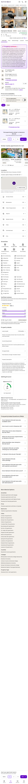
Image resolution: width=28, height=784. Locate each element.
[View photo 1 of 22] (14, 13)
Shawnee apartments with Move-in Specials (11, 506)
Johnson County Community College (9, 560)
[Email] (19, 2)
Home (2, 5)
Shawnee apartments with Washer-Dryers (10, 499)
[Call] (22, 2)
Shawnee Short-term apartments (8, 572)
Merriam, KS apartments (6, 517)
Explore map (22, 187)
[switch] (14, 100)
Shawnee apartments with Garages (9, 495)
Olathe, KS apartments (6, 522)
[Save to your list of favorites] (25, 9)
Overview (4, 40)
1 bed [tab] (3, 105)
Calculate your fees (14, 127)
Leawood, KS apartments (6, 547)
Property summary (10, 46)
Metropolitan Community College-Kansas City (11, 556)
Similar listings (15, 40)
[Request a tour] (25, 2)
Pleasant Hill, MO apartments (7, 532)
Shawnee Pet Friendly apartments (9, 501)
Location (22, 40)
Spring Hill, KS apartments (7, 538)
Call (25, 83)
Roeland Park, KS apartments (7, 542)
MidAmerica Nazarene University (8, 563)
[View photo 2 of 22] (7, 24)
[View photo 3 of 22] (20, 24)
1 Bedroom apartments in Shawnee (9, 510)
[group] (11, 153)
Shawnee (17, 5)
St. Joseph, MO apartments (7, 530)
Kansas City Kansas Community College (10, 565)
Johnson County (11, 5)
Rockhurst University (5, 558)
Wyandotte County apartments (8, 552)
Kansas (5, 5)
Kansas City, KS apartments (7, 519)
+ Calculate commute (11, 80)
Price (9, 40)
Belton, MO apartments (6, 534)
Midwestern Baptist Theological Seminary (10, 567)
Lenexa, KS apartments (6, 515)
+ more (21, 89)
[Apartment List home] (6, 1)
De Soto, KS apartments (6, 528)
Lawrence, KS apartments (7, 540)
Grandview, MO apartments (7, 545)
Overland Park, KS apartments (8, 524)
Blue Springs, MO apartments (7, 526)
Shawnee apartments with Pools (8, 497)
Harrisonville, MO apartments (7, 536)
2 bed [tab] (8, 105)
